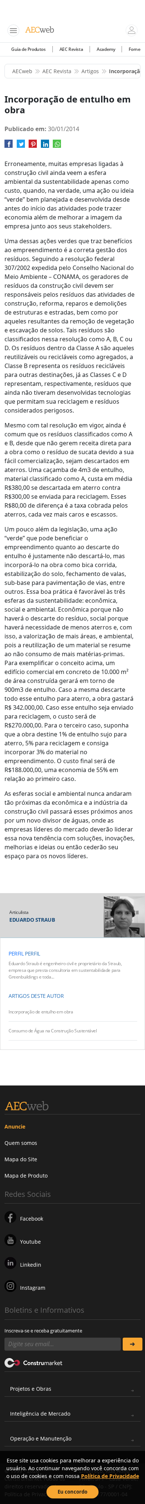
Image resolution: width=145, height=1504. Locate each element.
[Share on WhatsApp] (57, 146)
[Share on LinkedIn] (45, 146)
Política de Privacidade (110, 1475)
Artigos (90, 71)
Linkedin (30, 1264)
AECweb (22, 71)
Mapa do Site (20, 1159)
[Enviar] (132, 1344)
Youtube (30, 1241)
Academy (106, 49)
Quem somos (20, 1142)
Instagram (32, 1287)
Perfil (16, 953)
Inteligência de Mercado (40, 1413)
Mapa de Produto (26, 1175)
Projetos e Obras (30, 1388)
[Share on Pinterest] (33, 146)
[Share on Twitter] (21, 146)
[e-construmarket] (33, 1362)
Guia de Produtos (28, 49)
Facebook (31, 1218)
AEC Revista (71, 49)
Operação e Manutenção (40, 1438)
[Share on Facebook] (8, 146)
